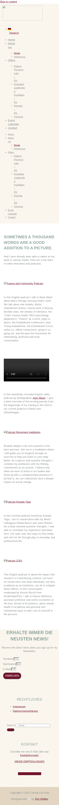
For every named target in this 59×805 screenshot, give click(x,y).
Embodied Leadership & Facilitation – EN (19, 93)
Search (11, 725)
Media (17, 53)
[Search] (10, 729)
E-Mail (7, 669)
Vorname (8, 658)
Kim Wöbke (41, 799)
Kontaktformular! (29, 755)
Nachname (9, 664)
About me (11, 140)
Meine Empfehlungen (29, 761)
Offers (11, 60)
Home (11, 39)
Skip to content (8, 1)
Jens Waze (39, 398)
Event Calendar (12, 212)
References (19, 57)
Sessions (18, 116)
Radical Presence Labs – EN (18, 73)
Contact (12, 128)
